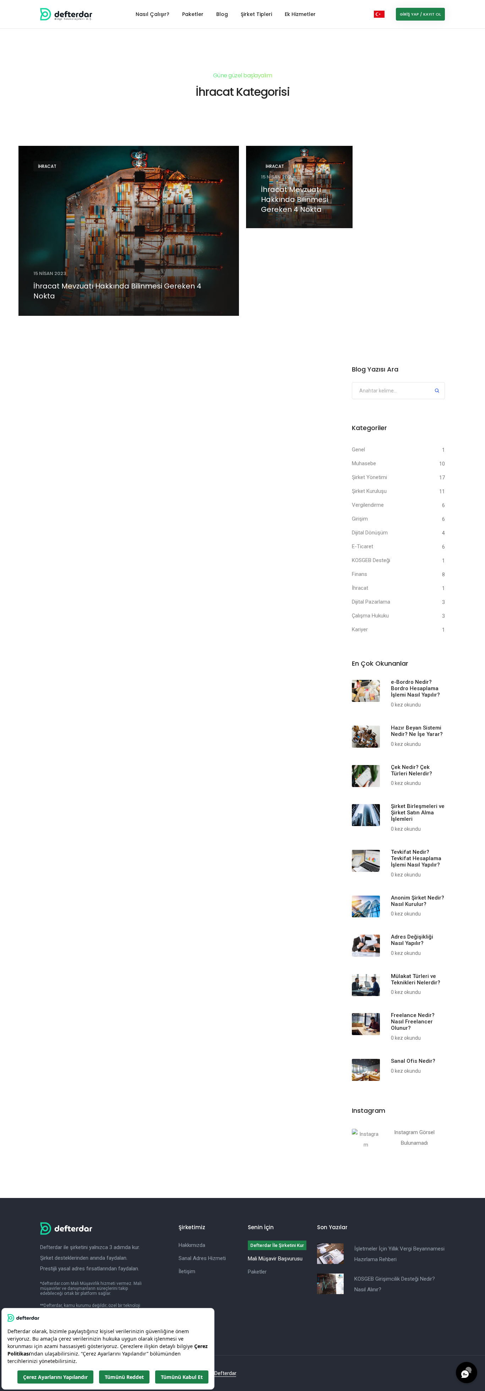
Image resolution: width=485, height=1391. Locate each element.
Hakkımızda (192, 1245)
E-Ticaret (362, 546)
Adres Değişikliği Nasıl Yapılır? (412, 940)
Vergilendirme (368, 505)
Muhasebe (364, 463)
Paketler (192, 14)
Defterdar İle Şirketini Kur (277, 1245)
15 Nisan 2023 (49, 273)
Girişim (360, 519)
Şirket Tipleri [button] (256, 14)
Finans (359, 574)
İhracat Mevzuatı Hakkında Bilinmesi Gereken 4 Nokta (117, 291)
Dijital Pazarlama (371, 602)
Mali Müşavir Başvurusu (275, 1258)
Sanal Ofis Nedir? (413, 1061)
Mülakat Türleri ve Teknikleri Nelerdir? (415, 979)
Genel (358, 449)
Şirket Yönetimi (369, 477)
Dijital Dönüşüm (370, 532)
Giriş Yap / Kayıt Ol (420, 14)
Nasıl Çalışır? (152, 14)
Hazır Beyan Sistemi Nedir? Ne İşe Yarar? (417, 731)
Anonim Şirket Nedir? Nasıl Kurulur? (417, 901)
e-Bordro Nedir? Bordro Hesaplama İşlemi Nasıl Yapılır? (415, 688)
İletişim (187, 1271)
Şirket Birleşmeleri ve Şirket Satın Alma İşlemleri (418, 812)
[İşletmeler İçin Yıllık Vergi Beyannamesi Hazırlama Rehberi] (330, 1254)
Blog (222, 14)
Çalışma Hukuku (370, 615)
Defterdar (225, 1373)
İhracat (47, 166)
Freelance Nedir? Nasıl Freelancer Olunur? (413, 1021)
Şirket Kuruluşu (369, 491)
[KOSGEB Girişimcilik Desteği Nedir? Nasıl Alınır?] (330, 1284)
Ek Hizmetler (300, 14)
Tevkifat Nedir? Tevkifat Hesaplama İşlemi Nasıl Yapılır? (416, 858)
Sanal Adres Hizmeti (202, 1258)
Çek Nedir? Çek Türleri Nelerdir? (411, 770)
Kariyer (360, 629)
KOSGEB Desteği (371, 560)
